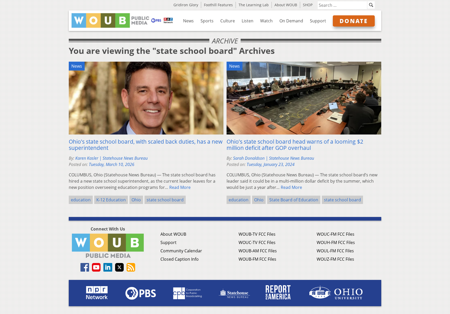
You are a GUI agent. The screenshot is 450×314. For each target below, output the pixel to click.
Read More (180, 187)
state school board (165, 200)
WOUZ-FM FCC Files (335, 259)
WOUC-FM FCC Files (335, 234)
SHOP (307, 4)
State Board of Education (293, 200)
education (81, 200)
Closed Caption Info (179, 259)
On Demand (291, 21)
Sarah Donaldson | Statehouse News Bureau (273, 158)
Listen (247, 21)
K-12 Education (111, 200)
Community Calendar (181, 251)
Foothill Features (218, 4)
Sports (207, 21)
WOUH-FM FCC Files (336, 242)
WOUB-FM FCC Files (257, 259)
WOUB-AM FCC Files (258, 251)
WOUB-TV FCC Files (257, 234)
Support (318, 21)
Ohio (136, 200)
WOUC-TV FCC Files (257, 242)
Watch (266, 21)
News (188, 21)
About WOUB (285, 4)
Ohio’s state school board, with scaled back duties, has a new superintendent (145, 144)
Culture (227, 21)
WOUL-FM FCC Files (335, 251)
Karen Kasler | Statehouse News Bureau (111, 158)
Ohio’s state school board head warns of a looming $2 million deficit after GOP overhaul (295, 144)
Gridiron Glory (185, 4)
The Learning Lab (254, 4)
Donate (354, 21)
